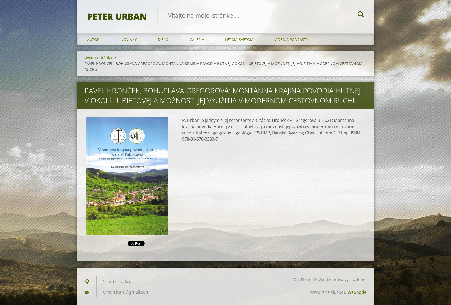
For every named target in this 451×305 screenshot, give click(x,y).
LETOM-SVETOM (239, 39)
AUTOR (93, 39)
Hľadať (361, 15)
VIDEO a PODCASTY (291, 39)
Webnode (356, 292)
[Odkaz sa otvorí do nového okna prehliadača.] (127, 176)
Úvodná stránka (98, 57)
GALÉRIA (196, 39)
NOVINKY (129, 39)
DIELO (163, 39)
